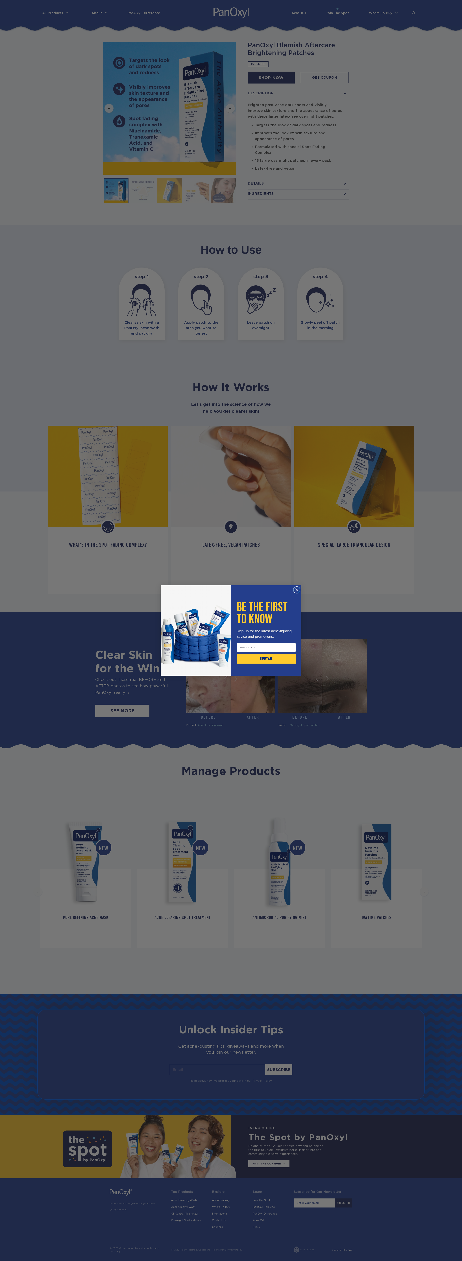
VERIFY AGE (266, 659)
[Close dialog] (297, 590)
